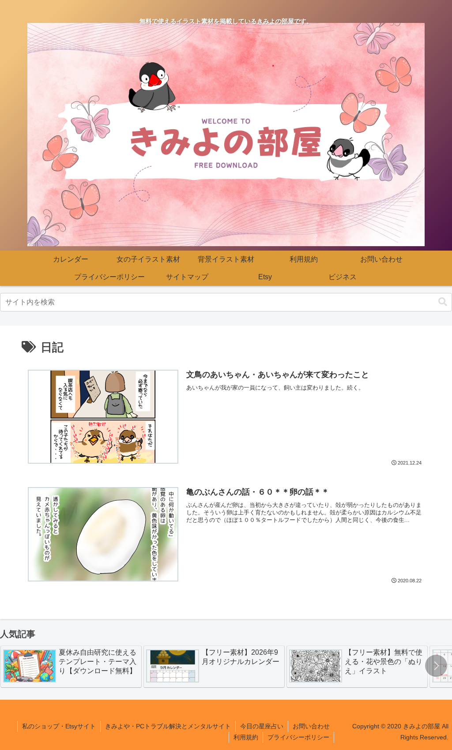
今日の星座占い (261, 726)
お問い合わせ (311, 726)
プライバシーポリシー (298, 737)
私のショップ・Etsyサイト (59, 726)
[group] (71, 666)
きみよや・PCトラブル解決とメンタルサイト (168, 726)
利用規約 (246, 737)
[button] (443, 302)
